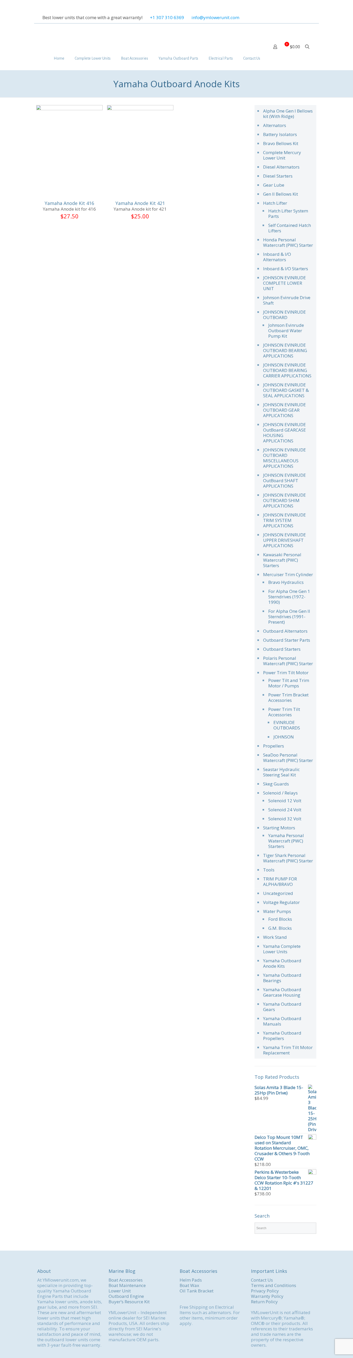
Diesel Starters (278, 176)
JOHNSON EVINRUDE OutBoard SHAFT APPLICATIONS (284, 480)
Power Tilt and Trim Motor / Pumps (288, 683)
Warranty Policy (267, 1296)
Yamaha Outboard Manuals (282, 1021)
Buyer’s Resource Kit (129, 1302)
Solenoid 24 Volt (284, 810)
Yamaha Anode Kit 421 (140, 203)
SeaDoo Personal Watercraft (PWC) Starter (288, 757)
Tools (268, 870)
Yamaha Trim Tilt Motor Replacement (288, 1050)
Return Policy (264, 1302)
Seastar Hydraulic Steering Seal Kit (281, 772)
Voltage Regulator (281, 902)
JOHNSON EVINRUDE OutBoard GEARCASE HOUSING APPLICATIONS (284, 433)
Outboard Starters (282, 649)
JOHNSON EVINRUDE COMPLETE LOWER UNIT (284, 283)
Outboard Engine (126, 1296)
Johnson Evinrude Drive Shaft (286, 300)
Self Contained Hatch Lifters (289, 228)
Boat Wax (189, 1285)
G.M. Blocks (280, 928)
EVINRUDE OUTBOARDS (286, 725)
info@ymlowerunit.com (215, 17)
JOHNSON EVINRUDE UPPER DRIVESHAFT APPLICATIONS (284, 540)
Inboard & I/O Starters (285, 269)
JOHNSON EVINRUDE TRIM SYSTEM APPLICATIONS (284, 520)
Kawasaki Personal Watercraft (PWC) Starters (282, 560)
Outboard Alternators (285, 631)
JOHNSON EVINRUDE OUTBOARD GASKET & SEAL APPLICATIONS (286, 390)
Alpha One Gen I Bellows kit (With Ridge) (288, 113)
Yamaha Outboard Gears (282, 1006)
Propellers (273, 746)
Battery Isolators (280, 134)
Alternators (274, 125)
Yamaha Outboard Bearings (282, 977)
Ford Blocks (280, 919)
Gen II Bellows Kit (280, 194)
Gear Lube (273, 185)
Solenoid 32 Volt (284, 819)
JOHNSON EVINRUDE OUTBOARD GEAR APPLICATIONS (284, 410)
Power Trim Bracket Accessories (288, 697)
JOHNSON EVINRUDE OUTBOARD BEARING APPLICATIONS (285, 350)
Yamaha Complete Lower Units (282, 949)
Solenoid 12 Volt (284, 801)
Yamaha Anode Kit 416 (69, 203)
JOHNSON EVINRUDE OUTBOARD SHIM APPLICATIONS (284, 500)
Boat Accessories (126, 1280)
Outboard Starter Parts (286, 640)
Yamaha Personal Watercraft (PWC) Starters (286, 840)
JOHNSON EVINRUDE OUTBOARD (284, 314)
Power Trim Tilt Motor (286, 673)
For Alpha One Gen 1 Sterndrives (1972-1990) (289, 596)
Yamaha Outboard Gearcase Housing (282, 992)
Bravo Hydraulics (286, 582)
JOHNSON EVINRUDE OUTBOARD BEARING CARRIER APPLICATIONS (287, 370)
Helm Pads (191, 1280)
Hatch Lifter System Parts (288, 213)
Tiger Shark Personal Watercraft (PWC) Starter (288, 858)
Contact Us (262, 1280)
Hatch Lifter (275, 203)
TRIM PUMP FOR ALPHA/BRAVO (280, 881)
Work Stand (275, 937)
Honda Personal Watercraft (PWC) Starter (288, 242)
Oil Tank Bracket (196, 1291)
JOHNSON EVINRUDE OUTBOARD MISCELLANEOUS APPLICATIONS (284, 458)
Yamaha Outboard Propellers (282, 1035)
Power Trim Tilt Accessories (284, 712)
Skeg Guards (276, 784)
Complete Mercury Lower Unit (282, 155)
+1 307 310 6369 (167, 17)
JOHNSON (283, 737)
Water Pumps (277, 911)
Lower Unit (120, 1291)
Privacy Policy (265, 1291)
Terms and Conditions (273, 1285)
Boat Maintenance (127, 1285)
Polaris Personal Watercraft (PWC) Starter (288, 660)
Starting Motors (279, 828)
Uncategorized (278, 893)
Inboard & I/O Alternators (277, 257)
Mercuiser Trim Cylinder (288, 574)
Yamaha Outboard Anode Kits (282, 963)
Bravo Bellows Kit (280, 143)
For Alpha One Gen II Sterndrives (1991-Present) (289, 616)
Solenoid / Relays (280, 793)
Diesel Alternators (281, 167)
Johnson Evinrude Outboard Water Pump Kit (286, 330)
